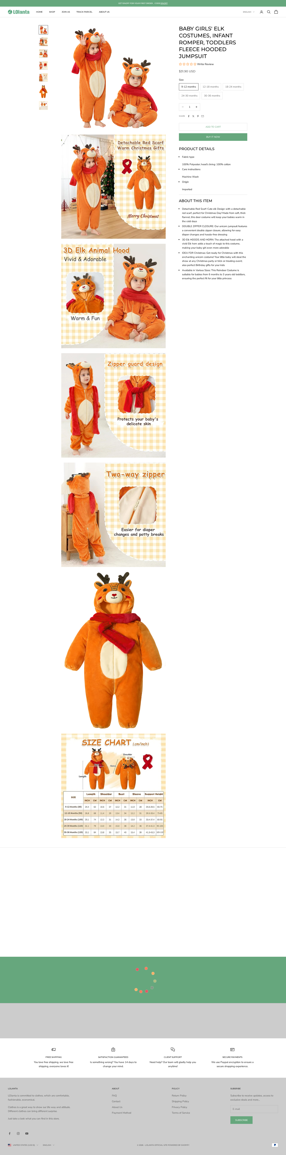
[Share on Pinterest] (198, 116)
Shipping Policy (180, 1101)
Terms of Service (181, 1112)
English (247, 12)
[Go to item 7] (43, 105)
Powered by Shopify (178, 1145)
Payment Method (121, 1112)
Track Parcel (84, 12)
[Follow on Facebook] (9, 1133)
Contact (116, 1101)
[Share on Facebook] (188, 116)
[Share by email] (202, 116)
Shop (52, 12)
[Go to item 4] (43, 65)
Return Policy (179, 1095)
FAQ (114, 1095)
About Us (104, 12)
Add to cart (213, 126)
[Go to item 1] (43, 29)
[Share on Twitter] (193, 116)
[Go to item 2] (43, 41)
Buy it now (213, 137)
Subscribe (241, 1120)
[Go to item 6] (43, 91)
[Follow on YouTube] (26, 1133)
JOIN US (66, 12)
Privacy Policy (179, 1107)
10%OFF (164, 3)
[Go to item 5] (43, 77)
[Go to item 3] (43, 53)
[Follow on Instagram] (18, 1133)
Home (39, 12)
